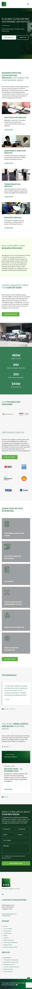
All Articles (5, 747)
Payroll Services (8, 969)
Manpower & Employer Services (15, 152)
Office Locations (8, 940)
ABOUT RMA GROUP (10, 314)
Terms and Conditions (10, 942)
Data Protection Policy (10, 947)
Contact (6, 938)
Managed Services (13, 217)
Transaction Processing (10, 960)
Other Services (8, 971)
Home (5, 926)
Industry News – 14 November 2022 (13, 770)
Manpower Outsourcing (10, 962)
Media (5, 935)
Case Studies (7, 933)
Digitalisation (7, 958)
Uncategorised (10, 754)
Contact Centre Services (11, 967)
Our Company (7, 929)
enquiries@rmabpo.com (9, 914)
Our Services (7, 931)
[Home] (11, 879)
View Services (9, 37)
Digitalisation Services (15, 117)
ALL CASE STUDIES (9, 659)
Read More (8, 789)
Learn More (8, 130)
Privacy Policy (6, 858)
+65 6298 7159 (6, 916)
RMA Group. (16, 983)
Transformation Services (12, 185)
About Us (22, 37)
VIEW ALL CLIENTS (9, 457)
